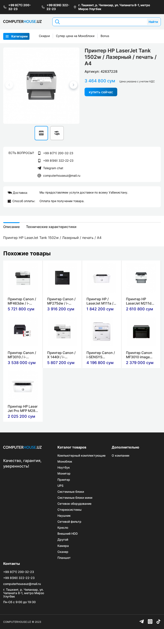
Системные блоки (70, 491)
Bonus (105, 36)
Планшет (64, 557)
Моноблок (64, 461)
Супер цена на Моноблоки (75, 36)
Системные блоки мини (74, 497)
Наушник (64, 515)
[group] (41, 85)
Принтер (63, 479)
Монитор (63, 473)
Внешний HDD (67, 533)
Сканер (62, 552)
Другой (62, 539)
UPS (60, 485)
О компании (120, 455)
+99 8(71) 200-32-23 (19, 7)
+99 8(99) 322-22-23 (58, 7)
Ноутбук (63, 467)
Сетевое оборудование (74, 503)
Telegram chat (53, 168)
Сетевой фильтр (69, 521)
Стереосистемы (69, 509)
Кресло (62, 527)
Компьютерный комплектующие (81, 455)
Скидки (44, 36)
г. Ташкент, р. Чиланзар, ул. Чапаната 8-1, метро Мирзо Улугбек (114, 7)
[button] (73, 85)
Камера (63, 546)
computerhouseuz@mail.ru (61, 175)
